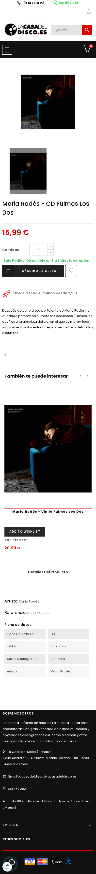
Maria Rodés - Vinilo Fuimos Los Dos (48, 511)
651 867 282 (69, 2)
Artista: (11, 601)
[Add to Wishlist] (71, 271)
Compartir (5, 355)
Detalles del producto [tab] (48, 572)
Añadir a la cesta (39, 271)
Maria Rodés (29, 601)
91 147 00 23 (33, 2)
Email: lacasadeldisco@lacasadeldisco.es (42, 776)
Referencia (15, 612)
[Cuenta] (89, 12)
